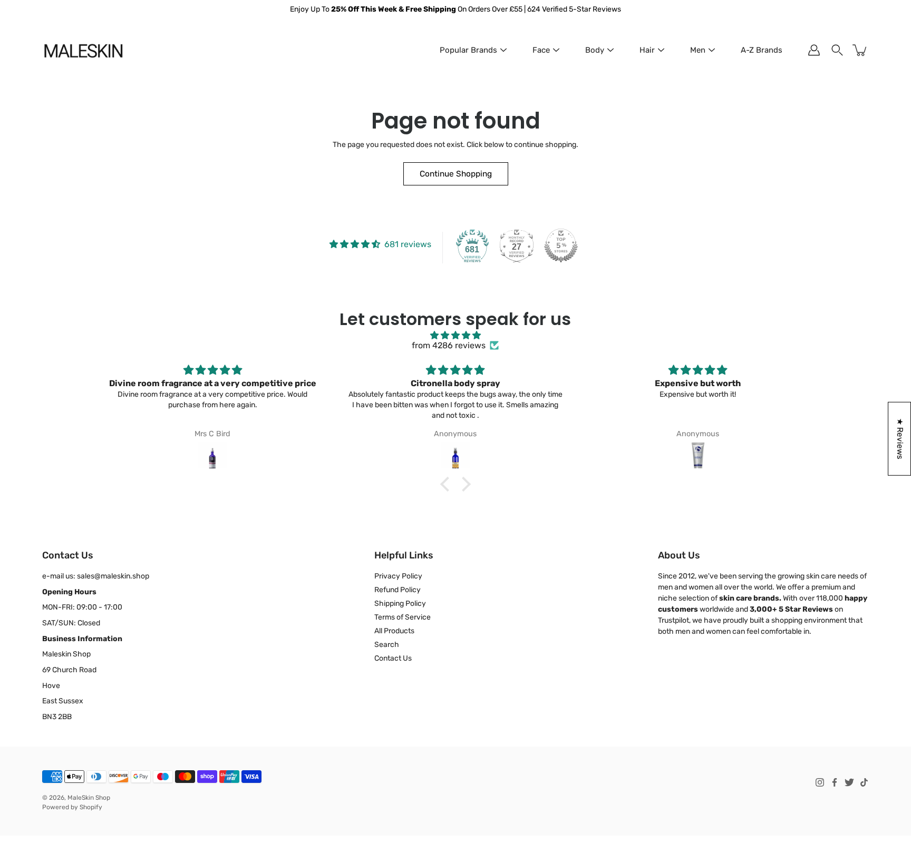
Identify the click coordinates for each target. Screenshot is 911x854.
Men (697, 50)
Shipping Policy (400, 603)
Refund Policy (397, 589)
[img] (455, 335)
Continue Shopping (456, 174)
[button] (447, 484)
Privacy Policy (398, 576)
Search (386, 644)
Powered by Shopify (72, 807)
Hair (647, 50)
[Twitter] (849, 782)
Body (594, 50)
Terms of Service (402, 617)
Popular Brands (468, 50)
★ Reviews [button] (900, 438)
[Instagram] (820, 782)
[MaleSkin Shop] (83, 50)
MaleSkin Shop (88, 797)
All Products (394, 630)
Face (541, 50)
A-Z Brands (761, 50)
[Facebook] (834, 782)
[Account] (814, 50)
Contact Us (393, 658)
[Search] (837, 50)
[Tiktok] (864, 782)
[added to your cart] (860, 50)
